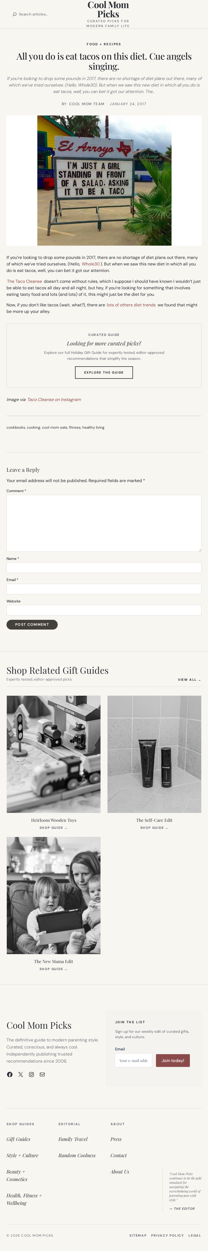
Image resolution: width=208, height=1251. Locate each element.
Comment (16, 491)
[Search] (14, 14)
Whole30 (91, 264)
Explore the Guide (108, 374)
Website (13, 601)
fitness (75, 427)
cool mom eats (54, 427)
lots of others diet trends (131, 305)
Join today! (173, 1060)
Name (12, 558)
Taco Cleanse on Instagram (54, 399)
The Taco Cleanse (24, 281)
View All (190, 679)
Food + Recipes (104, 44)
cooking (33, 427)
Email (12, 580)
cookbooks (15, 427)
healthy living (93, 427)
